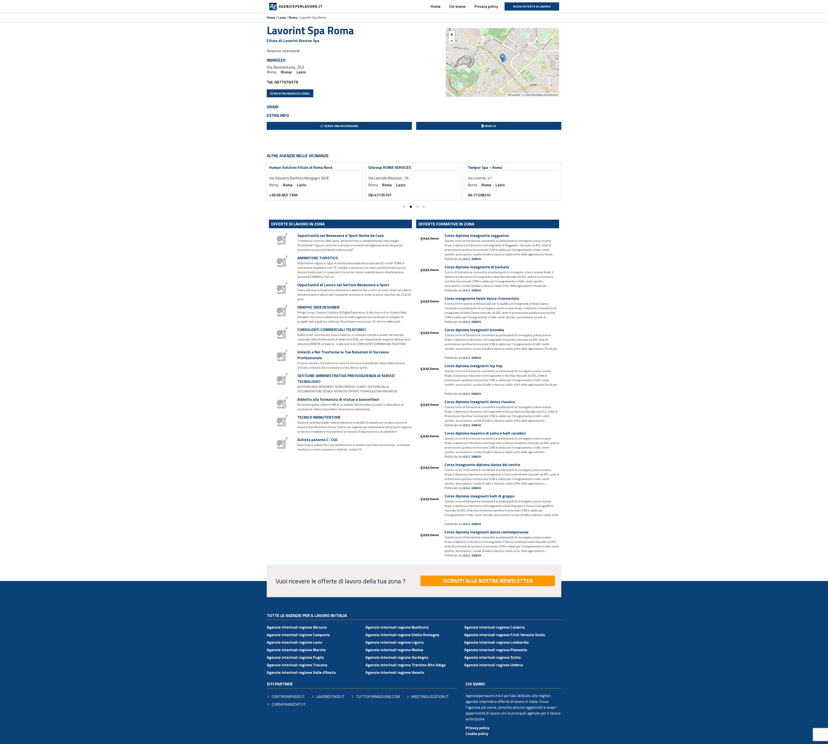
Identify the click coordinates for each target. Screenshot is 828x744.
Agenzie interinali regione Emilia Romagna (402, 635)
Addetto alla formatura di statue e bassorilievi (338, 399)
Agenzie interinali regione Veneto (394, 672)
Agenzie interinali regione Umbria (493, 665)
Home (436, 6)
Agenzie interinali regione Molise (394, 650)
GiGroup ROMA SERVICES (389, 167)
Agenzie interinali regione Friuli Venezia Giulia (504, 635)
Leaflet (515, 95)
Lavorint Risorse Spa (301, 40)
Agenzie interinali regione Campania (298, 635)
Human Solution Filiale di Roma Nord (300, 167)
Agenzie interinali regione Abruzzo (297, 627)
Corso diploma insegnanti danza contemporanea (486, 532)
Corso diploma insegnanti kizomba (474, 330)
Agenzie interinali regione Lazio (294, 642)
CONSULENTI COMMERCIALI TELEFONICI (331, 329)
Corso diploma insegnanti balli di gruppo (479, 496)
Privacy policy (486, 6)
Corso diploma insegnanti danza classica (480, 402)
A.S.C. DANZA (472, 258)
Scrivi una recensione (341, 126)
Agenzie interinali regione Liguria (394, 642)
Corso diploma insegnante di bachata (477, 267)
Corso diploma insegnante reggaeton (477, 235)
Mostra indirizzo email (291, 93)
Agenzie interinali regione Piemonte (495, 650)
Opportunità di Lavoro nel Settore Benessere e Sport (343, 285)
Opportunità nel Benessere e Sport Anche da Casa (340, 235)
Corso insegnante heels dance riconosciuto (482, 298)
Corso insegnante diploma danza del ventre (482, 465)
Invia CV (490, 126)
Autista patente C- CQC (317, 440)
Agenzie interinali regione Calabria (494, 627)
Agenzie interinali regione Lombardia (496, 642)
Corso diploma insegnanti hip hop (473, 366)
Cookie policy (477, 733)
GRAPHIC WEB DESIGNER (318, 307)
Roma (293, 17)
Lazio (282, 17)
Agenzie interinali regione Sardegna (396, 657)
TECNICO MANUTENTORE (319, 417)
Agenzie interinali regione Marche (296, 650)
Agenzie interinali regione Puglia (295, 657)
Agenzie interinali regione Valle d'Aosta (301, 672)
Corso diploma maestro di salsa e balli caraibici (485, 433)
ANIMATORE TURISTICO (317, 258)
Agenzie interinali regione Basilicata (397, 627)
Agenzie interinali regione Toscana (297, 665)
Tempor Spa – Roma (485, 167)
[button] (502, 58)
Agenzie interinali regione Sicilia (492, 657)
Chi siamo (457, 6)
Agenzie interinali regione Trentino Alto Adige (405, 665)
